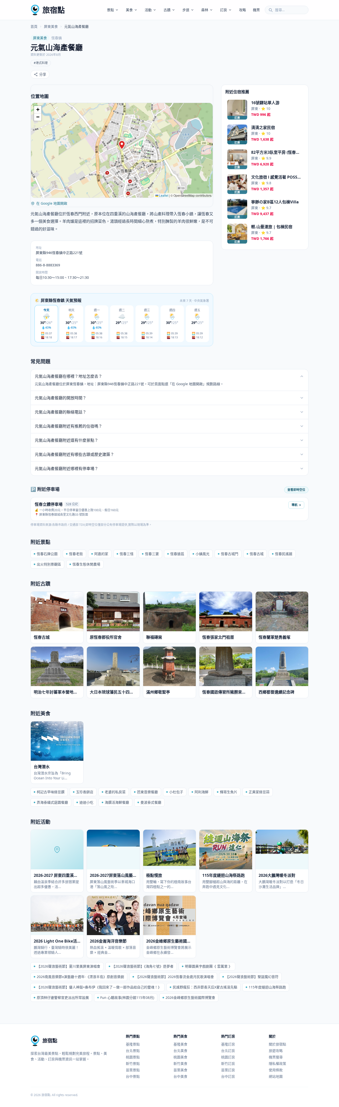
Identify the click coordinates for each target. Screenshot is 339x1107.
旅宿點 (53, 10)
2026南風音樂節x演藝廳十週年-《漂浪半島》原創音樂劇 (80, 976)
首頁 (34, 26)
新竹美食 (180, 1063)
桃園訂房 (228, 1057)
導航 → (296, 505)
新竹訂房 (228, 1063)
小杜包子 (176, 792)
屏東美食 (51, 26)
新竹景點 (133, 1063)
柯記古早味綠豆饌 (51, 792)
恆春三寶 (152, 553)
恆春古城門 (229, 553)
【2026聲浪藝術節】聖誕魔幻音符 (251, 976)
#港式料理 (41, 63)
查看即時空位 (296, 490)
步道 (185, 9)
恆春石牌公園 (47, 553)
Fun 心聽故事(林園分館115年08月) (127, 997)
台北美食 (180, 1050)
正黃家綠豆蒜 (259, 792)
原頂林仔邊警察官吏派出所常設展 (63, 997)
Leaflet (163, 195)
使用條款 (276, 1070)
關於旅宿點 (277, 1044)
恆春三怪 (127, 553)
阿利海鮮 (201, 792)
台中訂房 (228, 1076)
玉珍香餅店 (84, 792)
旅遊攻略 (276, 1050)
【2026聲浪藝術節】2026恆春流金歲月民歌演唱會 (175, 976)
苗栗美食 (180, 1070)
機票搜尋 (276, 1057)
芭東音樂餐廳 (147, 792)
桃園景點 (133, 1057)
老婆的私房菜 (115, 792)
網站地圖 (276, 1076)
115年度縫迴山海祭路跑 (267, 987)
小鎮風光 (202, 553)
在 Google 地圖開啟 (51, 203)
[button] (122, 145)
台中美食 (180, 1076)
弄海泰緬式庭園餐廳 (52, 802)
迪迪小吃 (86, 802)
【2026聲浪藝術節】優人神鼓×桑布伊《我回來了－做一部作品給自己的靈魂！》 (99, 987)
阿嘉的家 (101, 553)
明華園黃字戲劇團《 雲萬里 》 (208, 966)
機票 (256, 9)
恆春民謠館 (283, 553)
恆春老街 (76, 553)
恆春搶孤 (177, 553)
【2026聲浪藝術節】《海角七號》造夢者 (142, 966)
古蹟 (167, 9)
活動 (148, 9)
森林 (204, 9)
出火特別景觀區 (49, 564)
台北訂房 (228, 1050)
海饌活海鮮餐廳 (117, 802)
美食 (129, 9)
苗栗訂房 (228, 1070)
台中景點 (133, 1076)
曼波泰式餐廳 (150, 802)
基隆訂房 (228, 1044)
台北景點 (133, 1050)
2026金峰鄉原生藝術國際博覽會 (190, 997)
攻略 (242, 9)
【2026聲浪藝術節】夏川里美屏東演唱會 (68, 966)
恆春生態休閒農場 (86, 564)
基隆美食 (180, 1044)
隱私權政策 (277, 1063)
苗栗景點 (133, 1070)
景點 (110, 9)
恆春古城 (257, 553)
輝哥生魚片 (228, 792)
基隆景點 (133, 1044)
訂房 (223, 9)
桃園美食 (180, 1057)
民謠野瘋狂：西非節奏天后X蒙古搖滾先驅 (205, 987)
